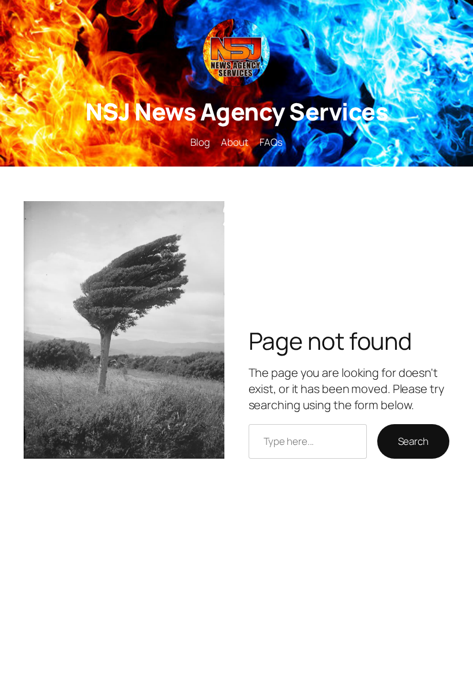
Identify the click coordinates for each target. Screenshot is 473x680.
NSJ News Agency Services (236, 111)
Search (413, 441)
